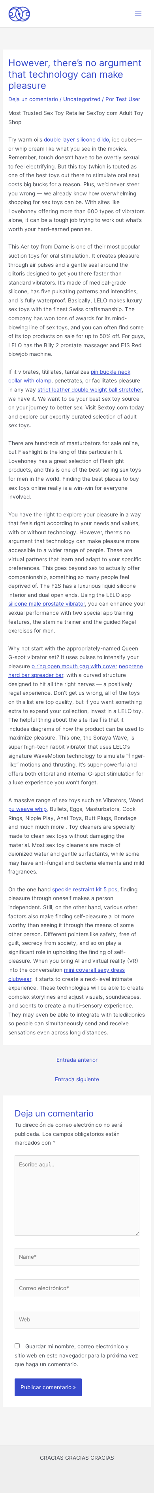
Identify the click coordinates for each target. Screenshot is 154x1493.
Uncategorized (81, 99)
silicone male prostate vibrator (46, 603)
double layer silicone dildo (76, 139)
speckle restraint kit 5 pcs (84, 889)
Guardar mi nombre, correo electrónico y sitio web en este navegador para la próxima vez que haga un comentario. (76, 1355)
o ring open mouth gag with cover (74, 666)
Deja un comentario (33, 99)
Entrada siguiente (77, 1079)
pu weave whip (27, 809)
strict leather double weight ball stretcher (90, 389)
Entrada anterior (77, 1060)
